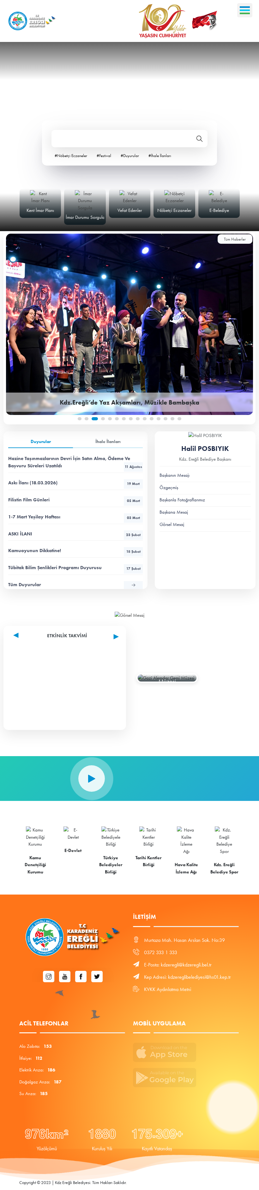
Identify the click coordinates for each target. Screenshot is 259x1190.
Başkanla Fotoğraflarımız (182, 500)
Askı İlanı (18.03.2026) (74, 483)
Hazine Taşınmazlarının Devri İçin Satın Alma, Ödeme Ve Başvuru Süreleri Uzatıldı (75, 462)
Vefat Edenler (129, 210)
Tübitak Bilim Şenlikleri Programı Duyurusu (74, 567)
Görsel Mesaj (172, 524)
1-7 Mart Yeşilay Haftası (74, 517)
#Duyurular (130, 155)
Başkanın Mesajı (175, 475)
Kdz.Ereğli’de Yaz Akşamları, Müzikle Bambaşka (129, 402)
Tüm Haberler (235, 239)
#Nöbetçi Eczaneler (71, 155)
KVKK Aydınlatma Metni (167, 989)
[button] (79, 418)
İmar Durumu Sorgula (85, 217)
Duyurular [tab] (41, 441)
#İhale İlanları (159, 155)
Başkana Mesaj (174, 512)
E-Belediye (219, 210)
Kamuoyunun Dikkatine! (74, 550)
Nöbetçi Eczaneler (174, 210)
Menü (244, 10)
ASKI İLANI (74, 534)
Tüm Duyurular (24, 584)
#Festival (104, 155)
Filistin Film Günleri (74, 500)
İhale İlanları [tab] (108, 441)
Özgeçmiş (169, 487)
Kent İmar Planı (40, 210)
